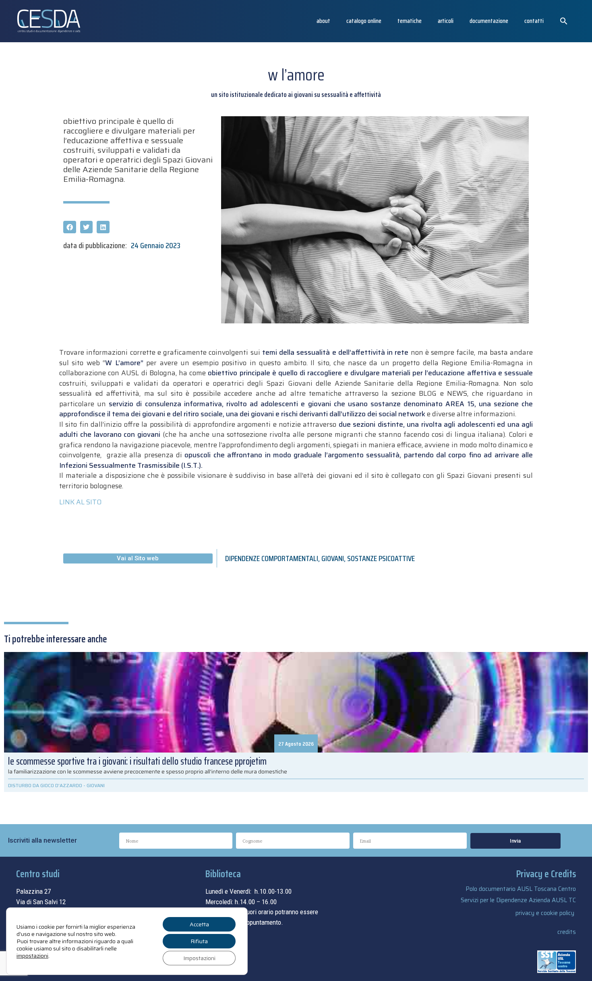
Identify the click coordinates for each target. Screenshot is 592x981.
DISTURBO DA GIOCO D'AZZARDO (45, 785)
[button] (564, 21)
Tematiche (409, 21)
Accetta (199, 924)
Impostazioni (199, 958)
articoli (445, 21)
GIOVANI (332, 558)
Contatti (534, 21)
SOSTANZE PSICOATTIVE (381, 558)
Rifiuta (199, 941)
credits (566, 932)
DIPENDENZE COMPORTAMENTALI (271, 558)
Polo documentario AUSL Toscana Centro (521, 889)
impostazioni (32, 955)
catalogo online (363, 21)
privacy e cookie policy (544, 913)
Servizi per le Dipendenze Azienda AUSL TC (518, 900)
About (323, 21)
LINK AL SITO (80, 502)
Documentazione (489, 21)
